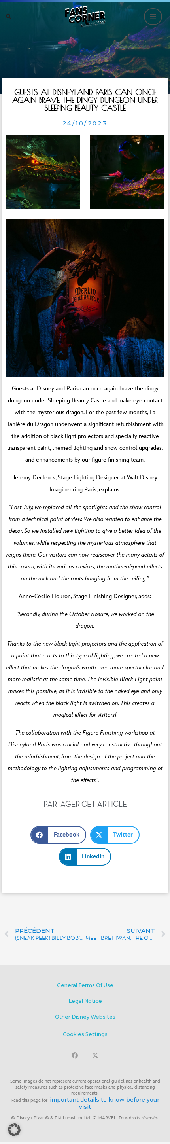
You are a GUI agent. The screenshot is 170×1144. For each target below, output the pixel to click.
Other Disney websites (85, 1017)
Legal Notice (85, 1001)
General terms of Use (85, 985)
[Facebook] (74, 1055)
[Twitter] (95, 1055)
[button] (8, 16)
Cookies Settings (85, 1034)
